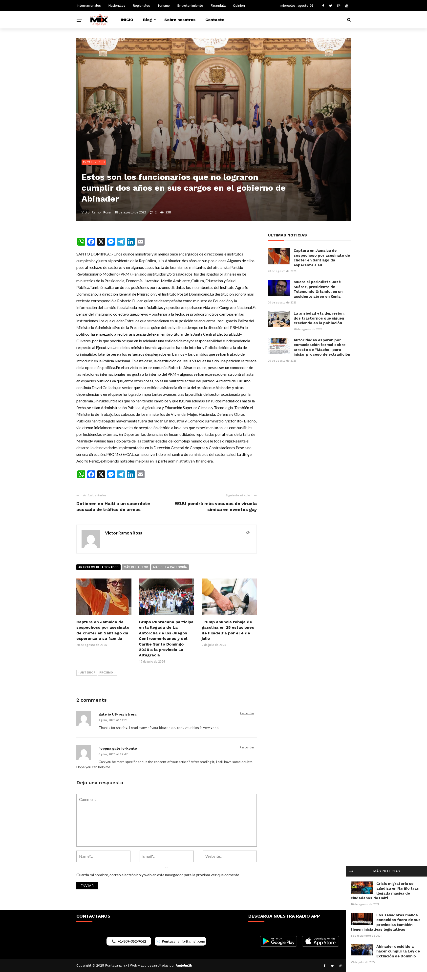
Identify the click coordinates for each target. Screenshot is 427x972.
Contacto (214, 19)
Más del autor (136, 567)
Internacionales (89, 5)
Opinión (239, 5)
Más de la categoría (170, 567)
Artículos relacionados (98, 567)
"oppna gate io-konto (118, 748)
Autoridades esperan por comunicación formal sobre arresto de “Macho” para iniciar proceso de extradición (322, 347)
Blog (147, 19)
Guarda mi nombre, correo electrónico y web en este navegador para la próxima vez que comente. (158, 874)
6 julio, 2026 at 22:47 (113, 754)
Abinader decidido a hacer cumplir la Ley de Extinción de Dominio (398, 951)
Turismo (163, 5)
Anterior (87, 672)
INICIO (127, 19)
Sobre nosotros (179, 19)
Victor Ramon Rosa (96, 212)
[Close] (351, 871)
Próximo (106, 672)
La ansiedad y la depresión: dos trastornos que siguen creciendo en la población (319, 318)
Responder (247, 713)
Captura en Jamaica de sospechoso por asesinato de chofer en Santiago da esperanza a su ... (322, 257)
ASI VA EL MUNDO (94, 162)
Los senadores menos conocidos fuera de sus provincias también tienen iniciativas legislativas (386, 922)
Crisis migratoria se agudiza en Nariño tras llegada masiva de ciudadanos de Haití (385, 891)
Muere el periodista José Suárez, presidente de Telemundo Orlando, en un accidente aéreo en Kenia (318, 289)
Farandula (218, 5)
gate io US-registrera (117, 714)
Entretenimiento (190, 5)
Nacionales (116, 5)
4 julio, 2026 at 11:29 (113, 720)
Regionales (141, 5)
